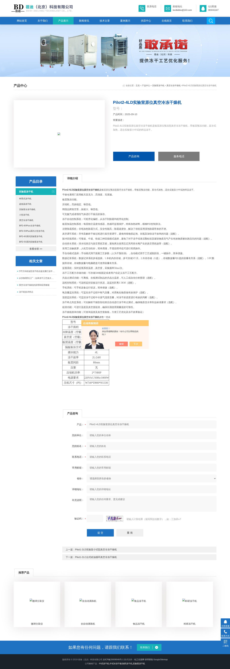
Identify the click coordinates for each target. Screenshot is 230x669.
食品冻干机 (139, 623)
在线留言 (167, 20)
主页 (138, 85)
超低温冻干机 (25, 204)
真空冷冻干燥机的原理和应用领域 (34, 285)
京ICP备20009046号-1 (113, 659)
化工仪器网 (139, 659)
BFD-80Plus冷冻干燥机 (29, 225)
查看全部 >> (35, 248)
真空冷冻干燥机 (174, 85)
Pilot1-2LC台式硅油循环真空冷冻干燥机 (96, 557)
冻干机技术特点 (26, 292)
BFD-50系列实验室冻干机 (30, 242)
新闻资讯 (84, 20)
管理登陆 (149, 659)
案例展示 (125, 20)
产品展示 (63, 20)
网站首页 (22, 20)
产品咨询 (133, 156)
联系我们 (187, 20)
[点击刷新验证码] (114, 518)
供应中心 (146, 20)
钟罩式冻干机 (25, 198)
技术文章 (105, 20)
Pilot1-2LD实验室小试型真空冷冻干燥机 (96, 549)
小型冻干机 (24, 215)
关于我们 (43, 20)
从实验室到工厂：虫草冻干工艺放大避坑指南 (37, 278)
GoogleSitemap (160, 659)
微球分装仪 (37, 623)
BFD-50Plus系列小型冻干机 (31, 231)
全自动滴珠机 (88, 623)
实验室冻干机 (158, 85)
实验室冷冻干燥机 (27, 209)
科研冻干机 (189, 623)
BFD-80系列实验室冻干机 (30, 236)
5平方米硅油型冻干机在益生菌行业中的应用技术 (37, 271)
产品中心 (146, 85)
